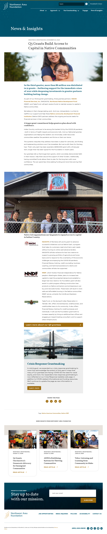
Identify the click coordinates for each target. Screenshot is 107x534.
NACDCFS (45, 242)
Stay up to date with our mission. (27, 497)
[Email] (101, 528)
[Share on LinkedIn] (55, 401)
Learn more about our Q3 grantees (43, 325)
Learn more (34, 388)
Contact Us (97, 514)
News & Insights (96, 10)
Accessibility (84, 514)
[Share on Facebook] (47, 401)
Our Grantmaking (70, 10)
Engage (85, 10)
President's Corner (96, 4)
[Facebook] (88, 528)
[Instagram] (95, 528)
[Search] (86, 3)
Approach (53, 10)
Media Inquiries (62, 514)
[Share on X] (51, 401)
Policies (73, 514)
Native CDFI (65, 413)
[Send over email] (60, 401)
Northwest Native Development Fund (63, 101)
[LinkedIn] (98, 528)
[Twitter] (91, 528)
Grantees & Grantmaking (37, 40)
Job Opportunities (45, 514)
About (42, 10)
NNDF (44, 273)
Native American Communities (51, 413)
